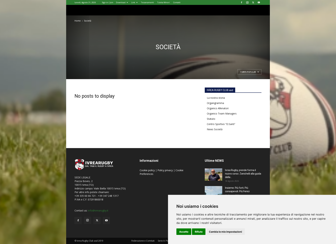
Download (120, 2)
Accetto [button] (183, 231)
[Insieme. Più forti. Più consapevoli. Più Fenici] (213, 192)
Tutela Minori (163, 2)
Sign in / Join (107, 2)
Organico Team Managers (222, 113)
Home (78, 20)
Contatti (176, 2)
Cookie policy (147, 170)
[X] (253, 2)
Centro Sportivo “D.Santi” (221, 124)
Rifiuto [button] (199, 231)
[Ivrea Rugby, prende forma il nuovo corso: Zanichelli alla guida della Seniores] (213, 174)
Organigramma (215, 103)
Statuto (211, 118)
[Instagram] (247, 2)
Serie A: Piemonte (166, 240)
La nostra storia (216, 97)
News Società (214, 129)
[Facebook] (241, 2)
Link (133, 2)
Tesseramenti (147, 2)
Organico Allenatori (218, 108)
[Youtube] (258, 2)
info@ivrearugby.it (98, 210)
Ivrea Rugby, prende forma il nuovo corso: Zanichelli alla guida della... (243, 174)
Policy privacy (165, 170)
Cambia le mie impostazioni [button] (225, 231)
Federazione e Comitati (143, 240)
